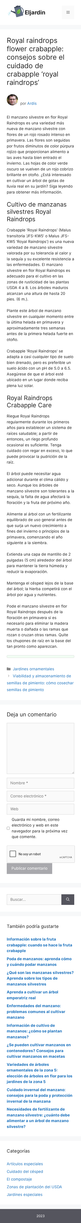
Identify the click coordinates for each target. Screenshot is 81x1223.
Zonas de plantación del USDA (34, 1187)
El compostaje (19, 1179)
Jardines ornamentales (33, 669)
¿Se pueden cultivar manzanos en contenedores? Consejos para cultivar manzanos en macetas (39, 1051)
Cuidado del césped (25, 1171)
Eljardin (35, 12)
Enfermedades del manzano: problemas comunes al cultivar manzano (36, 1012)
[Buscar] (67, 899)
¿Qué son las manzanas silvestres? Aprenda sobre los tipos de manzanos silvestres (40, 978)
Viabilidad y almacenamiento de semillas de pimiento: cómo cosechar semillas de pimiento (40, 683)
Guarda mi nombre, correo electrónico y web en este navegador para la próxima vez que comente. (40, 828)
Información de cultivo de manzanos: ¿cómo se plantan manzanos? (34, 1031)
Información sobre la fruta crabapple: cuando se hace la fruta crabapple (39, 945)
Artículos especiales (25, 1164)
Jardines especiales (25, 1194)
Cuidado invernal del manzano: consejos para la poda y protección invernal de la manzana (39, 1096)
